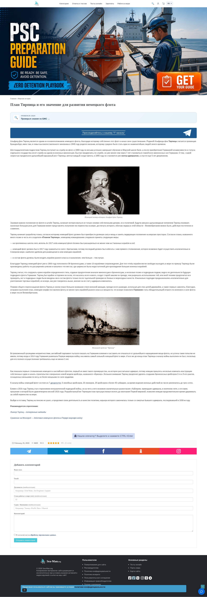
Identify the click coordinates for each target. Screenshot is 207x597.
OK (24, 590)
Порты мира (135, 568)
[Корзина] (163, 3)
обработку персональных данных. (43, 535)
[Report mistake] (201, 591)
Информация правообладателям (97, 581)
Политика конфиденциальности (97, 571)
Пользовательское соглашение (97, 578)
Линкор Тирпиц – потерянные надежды (28, 412)
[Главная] (36, 3)
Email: (16, 478)
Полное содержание (92, 584)
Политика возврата (92, 574)
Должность (24, 487)
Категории (64, 4)
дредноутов (55, 383)
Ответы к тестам (79, 4)
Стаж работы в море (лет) (30, 496)
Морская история (24, 99)
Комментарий (19, 513)
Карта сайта (135, 571)
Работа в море (124, 4)
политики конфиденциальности (90, 587)
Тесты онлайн (96, 4)
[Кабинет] (158, 3)
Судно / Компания (27, 505)
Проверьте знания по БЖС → (35, 119)
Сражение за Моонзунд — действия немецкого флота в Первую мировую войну (46, 418)
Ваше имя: (18, 470)
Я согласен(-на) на (36, 535)
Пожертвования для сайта (95, 565)
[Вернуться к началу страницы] (203, 587)
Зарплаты (110, 4)
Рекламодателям (91, 568)
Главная (13, 99)
